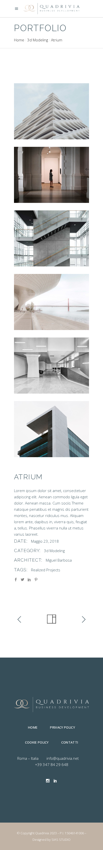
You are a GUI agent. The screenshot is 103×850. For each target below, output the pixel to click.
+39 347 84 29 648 (51, 764)
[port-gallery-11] (51, 175)
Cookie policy (37, 742)
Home (19, 39)
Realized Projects (45, 569)
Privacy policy (62, 727)
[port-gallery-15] (51, 429)
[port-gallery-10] (51, 111)
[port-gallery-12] (51, 238)
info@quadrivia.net (62, 758)
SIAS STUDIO (61, 840)
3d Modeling (37, 39)
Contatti (69, 742)
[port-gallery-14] (51, 366)
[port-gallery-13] (51, 302)
